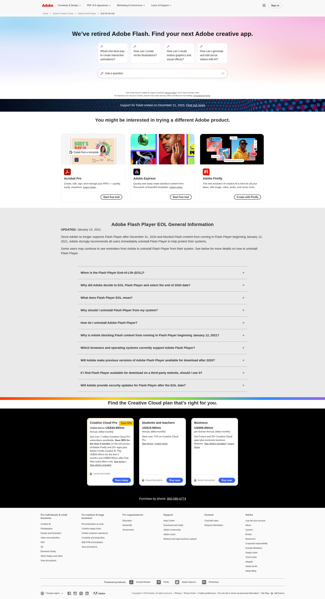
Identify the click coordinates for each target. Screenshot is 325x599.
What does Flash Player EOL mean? (107, 297)
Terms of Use (190, 593)
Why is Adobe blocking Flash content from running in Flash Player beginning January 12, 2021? (150, 335)
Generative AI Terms (201, 96)
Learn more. (89, 187)
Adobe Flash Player (87, 13)
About (248, 525)
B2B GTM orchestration (92, 542)
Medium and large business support (179, 539)
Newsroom (250, 539)
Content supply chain (91, 528)
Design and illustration (51, 533)
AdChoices (279, 593)
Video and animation (50, 538)
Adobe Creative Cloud (63, 13)
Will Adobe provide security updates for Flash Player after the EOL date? (133, 385)
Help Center (169, 520)
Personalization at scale (93, 524)
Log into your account (255, 520)
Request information (213, 525)
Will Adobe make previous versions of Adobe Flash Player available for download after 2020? (148, 360)
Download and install (173, 525)
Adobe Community (172, 530)
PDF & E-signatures (97, 5)
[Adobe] (48, 5)
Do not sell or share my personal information (238, 593)
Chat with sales (211, 520)
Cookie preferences (207, 593)
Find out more (195, 105)
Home (45, 13)
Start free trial (181, 197)
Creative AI (46, 524)
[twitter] (81, 593)
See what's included (100, 465)
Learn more (161, 443)
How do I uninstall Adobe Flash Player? (109, 322)
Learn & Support (160, 5)
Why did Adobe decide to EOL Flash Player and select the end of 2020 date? (135, 285)
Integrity (249, 562)
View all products (48, 560)
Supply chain (251, 552)
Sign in (275, 5)
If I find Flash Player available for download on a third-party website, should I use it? (141, 373)
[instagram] (75, 593)
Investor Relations (253, 548)
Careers (249, 530)
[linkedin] (87, 593)
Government (128, 530)
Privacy (178, 593)
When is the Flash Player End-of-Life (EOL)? (112, 272)
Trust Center (251, 557)
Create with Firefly (247, 197)
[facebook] (69, 593)
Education (127, 520)
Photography (46, 528)
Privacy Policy (171, 93)
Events (248, 534)
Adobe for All (251, 566)
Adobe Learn (170, 534)
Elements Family (48, 551)
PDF (43, 542)
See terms (119, 461)
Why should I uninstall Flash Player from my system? (119, 310)
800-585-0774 (176, 498)
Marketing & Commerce (129, 5)
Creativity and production (93, 538)
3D (42, 547)
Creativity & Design (68, 5)
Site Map (265, 593)
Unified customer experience (95, 533)
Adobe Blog (250, 571)
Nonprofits (127, 525)
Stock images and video (52, 556)
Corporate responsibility (256, 543)
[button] (264, 5)
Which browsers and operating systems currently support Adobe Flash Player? (138, 347)
